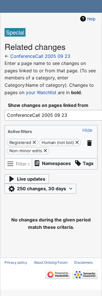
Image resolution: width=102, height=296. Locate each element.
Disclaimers (83, 262)
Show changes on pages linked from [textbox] (48, 105)
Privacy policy (16, 262)
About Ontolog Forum (50, 262)
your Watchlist (41, 92)
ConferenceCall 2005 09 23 (40, 56)
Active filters (20, 131)
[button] (87, 130)
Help (91, 19)
